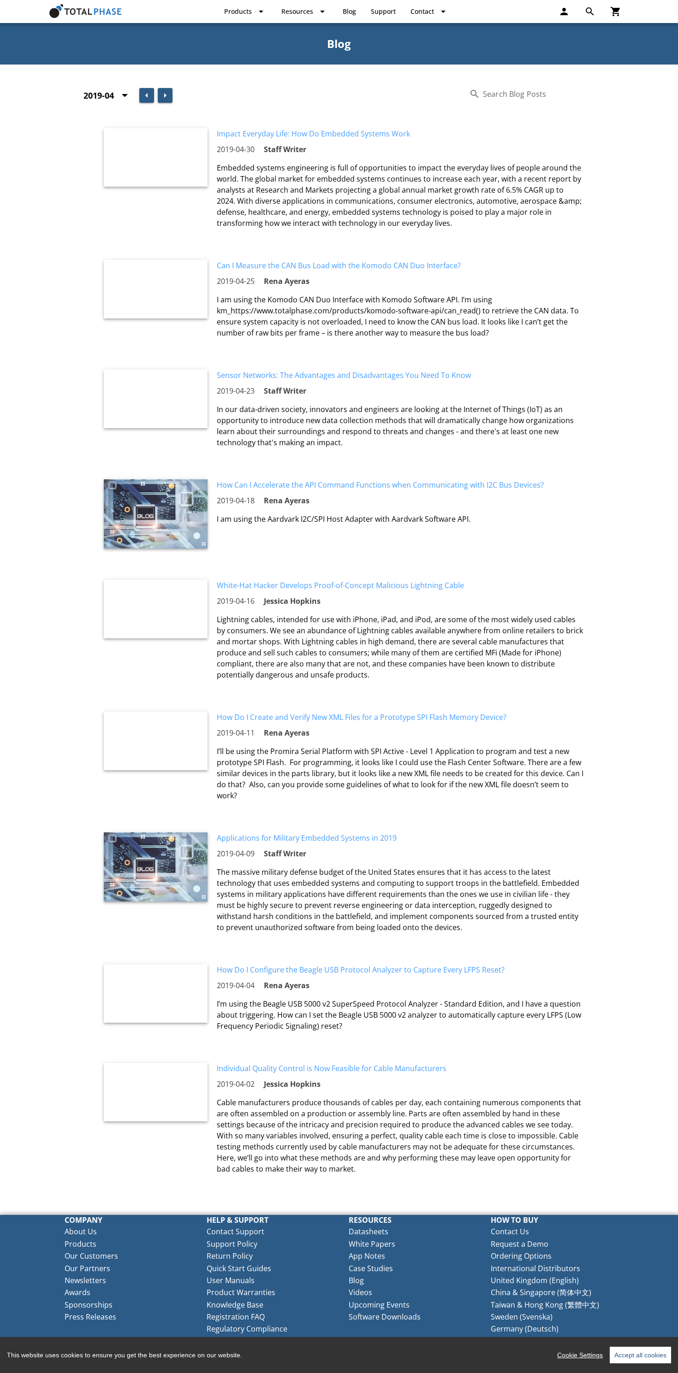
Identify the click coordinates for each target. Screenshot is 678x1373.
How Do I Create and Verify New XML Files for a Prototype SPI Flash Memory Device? (361, 717)
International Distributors (535, 1268)
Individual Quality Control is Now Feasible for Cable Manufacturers (331, 1068)
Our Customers (91, 1256)
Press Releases (90, 1317)
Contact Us (510, 1231)
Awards (77, 1292)
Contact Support (235, 1231)
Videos (360, 1292)
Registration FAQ (236, 1317)
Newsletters (85, 1280)
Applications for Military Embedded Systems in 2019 (307, 838)
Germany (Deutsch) (525, 1329)
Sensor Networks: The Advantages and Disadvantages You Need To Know (344, 375)
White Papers (372, 1244)
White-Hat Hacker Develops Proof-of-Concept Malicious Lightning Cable (340, 585)
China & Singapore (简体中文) (541, 1292)
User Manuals (231, 1280)
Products (80, 1244)
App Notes (367, 1256)
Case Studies (371, 1268)
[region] (339, 1355)
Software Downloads (385, 1317)
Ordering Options (521, 1256)
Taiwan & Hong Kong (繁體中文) (545, 1305)
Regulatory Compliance (247, 1329)
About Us (81, 1231)
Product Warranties (241, 1292)
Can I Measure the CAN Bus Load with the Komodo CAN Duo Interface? (339, 265)
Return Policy (230, 1256)
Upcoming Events (379, 1305)
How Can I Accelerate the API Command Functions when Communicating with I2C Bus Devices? (380, 485)
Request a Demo (519, 1244)
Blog (356, 1280)
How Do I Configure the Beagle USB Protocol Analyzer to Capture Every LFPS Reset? (361, 970)
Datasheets (368, 1231)
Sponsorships (89, 1305)
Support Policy (232, 1244)
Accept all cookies (640, 1355)
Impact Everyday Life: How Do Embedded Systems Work (313, 134)
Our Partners (87, 1268)
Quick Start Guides (239, 1268)
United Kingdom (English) (535, 1280)
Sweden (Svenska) (522, 1317)
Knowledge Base (235, 1305)
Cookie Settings (580, 1355)
